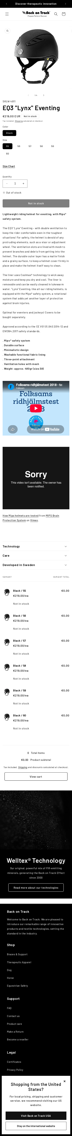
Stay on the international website (36, 1126)
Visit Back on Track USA (36, 1115)
